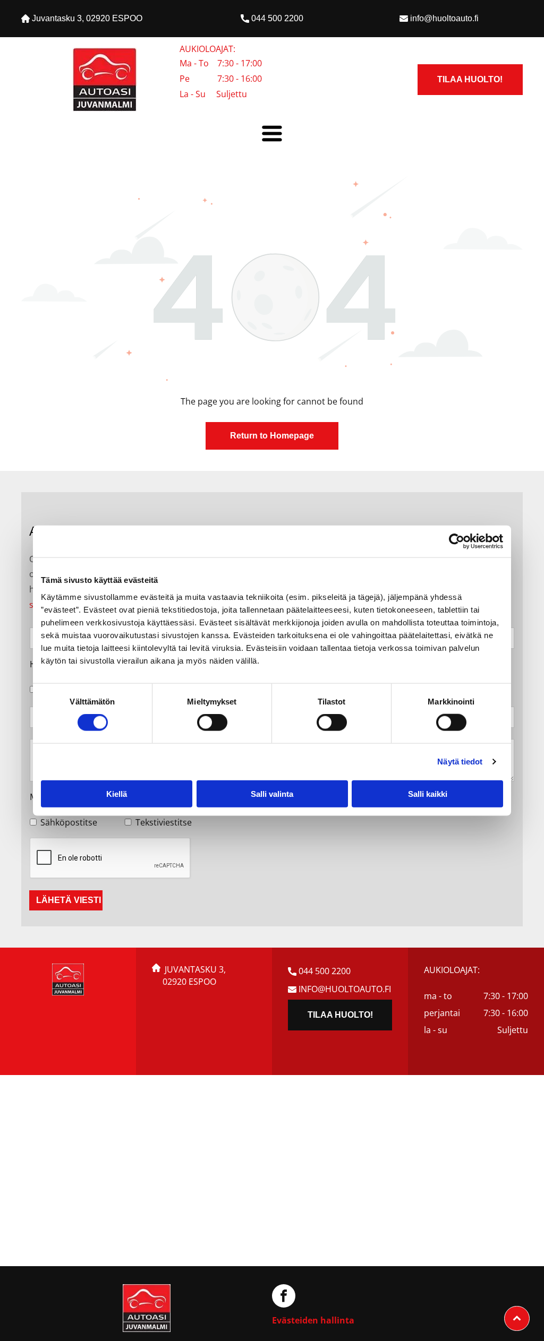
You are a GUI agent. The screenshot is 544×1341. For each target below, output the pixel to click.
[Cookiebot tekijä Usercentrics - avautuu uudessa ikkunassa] (456, 541)
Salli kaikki (427, 793)
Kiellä (116, 793)
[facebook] (283, 1297)
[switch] (212, 722)
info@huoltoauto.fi (444, 18)
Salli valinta (272, 793)
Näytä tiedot (459, 761)
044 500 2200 (277, 18)
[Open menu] (272, 133)
